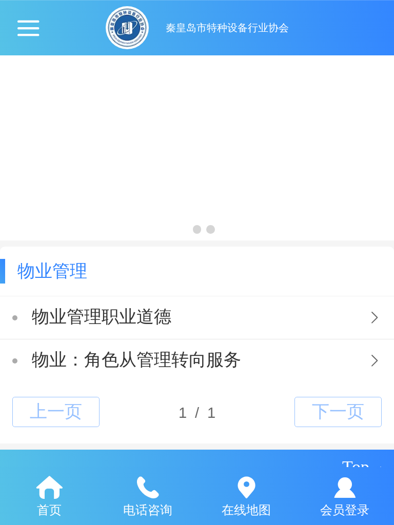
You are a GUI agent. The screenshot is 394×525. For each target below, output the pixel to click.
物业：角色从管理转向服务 (136, 359)
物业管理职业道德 (101, 316)
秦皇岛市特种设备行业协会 (227, 27)
